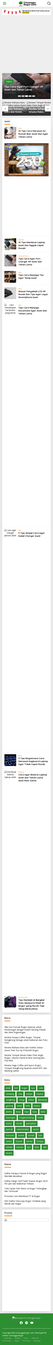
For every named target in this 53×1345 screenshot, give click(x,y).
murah (19, 1123)
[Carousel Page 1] (19, 96)
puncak (9, 1129)
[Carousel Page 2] (22, 96)
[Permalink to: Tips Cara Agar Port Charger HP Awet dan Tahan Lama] (10, 260)
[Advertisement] (26, 42)
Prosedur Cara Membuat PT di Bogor (22, 1196)
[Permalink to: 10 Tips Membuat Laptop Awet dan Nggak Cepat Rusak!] (10, 244)
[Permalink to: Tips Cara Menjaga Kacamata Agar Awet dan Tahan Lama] (10, 413)
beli (16, 1088)
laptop (21, 239)
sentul (9, 1141)
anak (8, 1088)
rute (40, 1135)
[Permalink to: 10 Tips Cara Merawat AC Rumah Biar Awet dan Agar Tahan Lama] (10, 132)
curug (21, 1099)
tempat (40, 1141)
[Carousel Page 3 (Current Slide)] (26, 96)
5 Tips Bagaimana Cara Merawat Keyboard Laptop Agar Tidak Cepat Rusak (33, 761)
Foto (26, 1338)
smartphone (23, 256)
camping (10, 1093)
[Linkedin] (26, 1323)
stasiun (19, 1141)
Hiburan (35, 1338)
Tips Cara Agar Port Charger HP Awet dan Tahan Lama (23, 88)
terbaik (9, 1147)
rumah (31, 1135)
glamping (42, 1099)
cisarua (39, 1093)
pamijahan (31, 1123)
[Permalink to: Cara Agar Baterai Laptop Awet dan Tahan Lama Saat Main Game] (10, 880)
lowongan (10, 1117)
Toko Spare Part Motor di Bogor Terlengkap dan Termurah (25, 1190)
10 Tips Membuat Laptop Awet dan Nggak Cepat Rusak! (31, 245)
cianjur (29, 1093)
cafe (41, 1088)
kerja (18, 1111)
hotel (19, 1105)
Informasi (6, 1341)
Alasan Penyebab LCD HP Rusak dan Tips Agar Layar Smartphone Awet (33, 294)
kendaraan (22, 997)
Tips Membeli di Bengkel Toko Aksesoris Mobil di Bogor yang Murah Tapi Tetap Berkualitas (31, 1004)
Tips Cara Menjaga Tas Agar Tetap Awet (31, 276)
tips (19, 128)
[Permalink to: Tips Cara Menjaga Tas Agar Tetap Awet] (10, 276)
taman (29, 1141)
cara (20, 1093)
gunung (9, 1105)
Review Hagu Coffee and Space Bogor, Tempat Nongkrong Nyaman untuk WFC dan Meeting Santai (25, 1068)
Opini (16, 1341)
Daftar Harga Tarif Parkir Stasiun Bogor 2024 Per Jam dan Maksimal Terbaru (25, 1182)
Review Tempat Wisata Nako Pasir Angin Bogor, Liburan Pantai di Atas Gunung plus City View (38, 110)
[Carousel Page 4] (30, 96)
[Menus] (4, 3)
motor (9, 1123)
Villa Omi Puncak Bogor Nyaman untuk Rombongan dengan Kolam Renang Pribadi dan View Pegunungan (24, 1030)
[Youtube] (32, 1323)
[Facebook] (21, 1323)
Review (37, 1341)
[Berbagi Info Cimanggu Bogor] (27, 3)
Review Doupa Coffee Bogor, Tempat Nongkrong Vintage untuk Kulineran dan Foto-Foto (26, 1040)
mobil (40, 1117)
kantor (37, 1105)
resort (36, 1129)
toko (37, 1147)
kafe (28, 1105)
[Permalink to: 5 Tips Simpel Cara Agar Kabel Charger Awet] (10, 639)
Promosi (26, 1341)
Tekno (9, 81)
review (21, 1135)
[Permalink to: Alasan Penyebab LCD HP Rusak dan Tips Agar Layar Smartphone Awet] (10, 293)
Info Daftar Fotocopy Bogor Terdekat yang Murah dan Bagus (25, 1202)
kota (35, 1111)
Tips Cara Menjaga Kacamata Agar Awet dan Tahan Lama (32, 310)
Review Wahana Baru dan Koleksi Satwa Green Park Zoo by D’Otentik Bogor (14, 110)
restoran (10, 1135)
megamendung (26, 1117)
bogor (24, 1088)
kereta (9, 1111)
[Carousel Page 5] (33, 96)
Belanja (7, 1338)
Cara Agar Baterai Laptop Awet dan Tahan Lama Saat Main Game (32, 777)
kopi (27, 1111)
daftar (31, 1099)
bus (33, 1088)
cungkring (10, 1099)
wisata (9, 1153)
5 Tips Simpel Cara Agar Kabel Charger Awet (31, 534)
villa (45, 1147)
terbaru (19, 1147)
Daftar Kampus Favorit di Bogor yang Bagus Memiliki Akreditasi (25, 1174)
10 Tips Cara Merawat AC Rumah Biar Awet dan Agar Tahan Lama (33, 134)
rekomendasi (23, 1129)
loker (43, 1111)
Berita (17, 1338)
